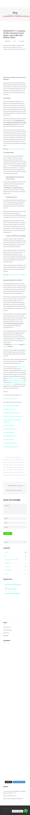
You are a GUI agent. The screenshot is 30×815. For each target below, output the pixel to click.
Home (10, 15)
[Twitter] (9, 618)
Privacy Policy (7, 811)
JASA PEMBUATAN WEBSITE (10, 443)
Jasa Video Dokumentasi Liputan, (15, 380)
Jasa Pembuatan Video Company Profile (13, 459)
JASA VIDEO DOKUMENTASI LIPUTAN (12, 416)
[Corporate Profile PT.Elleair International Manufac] (15, 678)
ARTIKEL (17, 15)
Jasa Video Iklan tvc (8, 465)
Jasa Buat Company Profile (15, 457)
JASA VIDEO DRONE (8, 439)
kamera (8, 165)
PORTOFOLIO (6, 627)
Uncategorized (8, 570)
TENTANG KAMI (7, 630)
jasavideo (20, 470)
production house (21, 366)
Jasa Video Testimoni (8, 467)
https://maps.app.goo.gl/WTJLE (10, 446)
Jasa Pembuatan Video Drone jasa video (13, 462)
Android (13, 344)
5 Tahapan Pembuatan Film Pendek (16, 149)
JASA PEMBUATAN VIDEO (9, 429)
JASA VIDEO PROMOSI (9, 432)
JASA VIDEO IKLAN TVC (9, 409)
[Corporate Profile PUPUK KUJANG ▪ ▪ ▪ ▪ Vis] (15, 701)
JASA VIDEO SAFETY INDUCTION (11, 412)
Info (6, 556)
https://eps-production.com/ (10, 398)
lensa (18, 167)
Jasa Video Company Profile (14, 378)
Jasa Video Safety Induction (18, 382)
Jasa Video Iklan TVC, (8, 384)
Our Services (8, 563)
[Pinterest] (13, 618)
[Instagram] (17, 618)
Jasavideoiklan (20, 472)
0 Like (14, 41)
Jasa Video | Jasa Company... (12, 593)
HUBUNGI (5, 635)
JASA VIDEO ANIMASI (8, 425)
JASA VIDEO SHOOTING (9, 436)
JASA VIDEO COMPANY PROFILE (11, 405)
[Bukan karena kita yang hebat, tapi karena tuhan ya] (15, 746)
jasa (6, 457)
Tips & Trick (7, 566)
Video (6, 573)
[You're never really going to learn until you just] (15, 769)
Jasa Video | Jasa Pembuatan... (13, 584)
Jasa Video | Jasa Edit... (11, 589)
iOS (17, 344)
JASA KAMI (6, 632)
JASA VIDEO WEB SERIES (10, 470)
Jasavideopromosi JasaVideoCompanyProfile (14, 475)
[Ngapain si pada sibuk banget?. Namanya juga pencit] (15, 724)
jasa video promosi (19, 465)
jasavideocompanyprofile (9, 472)
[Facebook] (5, 618)
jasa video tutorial (19, 467)
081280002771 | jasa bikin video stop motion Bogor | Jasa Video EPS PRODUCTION (14, 490)
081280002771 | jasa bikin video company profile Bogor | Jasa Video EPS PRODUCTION (16, 485)
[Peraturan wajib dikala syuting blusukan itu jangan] (15, 656)
